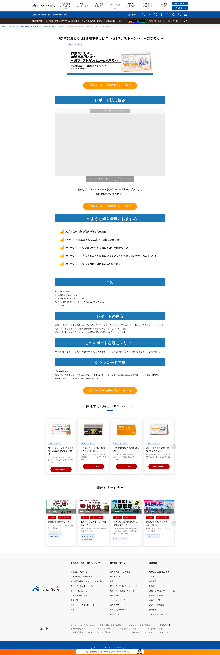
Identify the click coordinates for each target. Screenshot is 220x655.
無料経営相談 (115, 576)
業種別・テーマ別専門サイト (83, 605)
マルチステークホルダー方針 (157, 632)
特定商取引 (162, 625)
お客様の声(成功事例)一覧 (81, 576)
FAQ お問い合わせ (154, 629)
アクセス (153, 576)
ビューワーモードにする (110, 111)
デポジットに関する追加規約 (141, 625)
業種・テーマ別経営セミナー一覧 (124, 586)
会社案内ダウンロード (158, 614)
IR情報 (152, 586)
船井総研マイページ (118, 605)
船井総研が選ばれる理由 (159, 572)
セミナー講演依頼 (105, 632)
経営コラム (114, 614)
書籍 (72, 610)
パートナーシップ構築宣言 (129, 632)
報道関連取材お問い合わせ (82, 632)
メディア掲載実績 (156, 605)
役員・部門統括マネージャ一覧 (162, 591)
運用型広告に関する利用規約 (112, 625)
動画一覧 (74, 600)
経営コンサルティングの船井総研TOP (17, 27)
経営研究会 (114, 595)
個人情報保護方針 (78, 629)
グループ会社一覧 (156, 595)
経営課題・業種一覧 (79, 572)
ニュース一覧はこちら (136, 21)
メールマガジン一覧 (79, 595)
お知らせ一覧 (154, 600)
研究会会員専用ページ (119, 610)
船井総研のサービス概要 (120, 572)
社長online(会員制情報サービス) (123, 591)
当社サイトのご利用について (83, 625)
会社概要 (153, 581)
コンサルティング (117, 600)
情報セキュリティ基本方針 (131, 629)
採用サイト (153, 610)
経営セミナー (115, 581)
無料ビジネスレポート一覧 (45, 27)
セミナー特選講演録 (79, 591)
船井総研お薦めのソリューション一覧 (86, 581)
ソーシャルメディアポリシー (102, 629)
